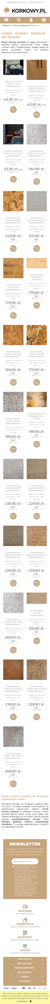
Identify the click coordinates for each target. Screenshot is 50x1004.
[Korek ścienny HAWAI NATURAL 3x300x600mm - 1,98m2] (13, 335)
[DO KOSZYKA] (13, 109)
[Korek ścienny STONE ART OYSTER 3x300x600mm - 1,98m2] (37, 670)
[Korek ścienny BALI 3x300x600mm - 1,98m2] (37, 399)
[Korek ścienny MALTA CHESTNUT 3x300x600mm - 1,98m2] (13, 670)
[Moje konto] (31, 20)
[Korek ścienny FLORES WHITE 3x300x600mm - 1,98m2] (13, 469)
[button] (6, 20)
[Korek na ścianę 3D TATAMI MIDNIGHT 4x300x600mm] (13, 134)
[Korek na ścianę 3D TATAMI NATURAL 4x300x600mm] (37, 70)
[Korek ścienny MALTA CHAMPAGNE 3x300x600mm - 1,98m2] (37, 598)
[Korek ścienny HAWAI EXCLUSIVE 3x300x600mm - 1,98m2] (37, 134)
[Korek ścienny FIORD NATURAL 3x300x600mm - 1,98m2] (13, 201)
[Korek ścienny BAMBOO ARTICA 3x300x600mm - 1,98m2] (37, 469)
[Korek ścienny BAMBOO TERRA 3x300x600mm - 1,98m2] (13, 536)
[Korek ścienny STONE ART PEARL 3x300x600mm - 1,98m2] (13, 736)
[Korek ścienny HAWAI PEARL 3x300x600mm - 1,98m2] (13, 402)
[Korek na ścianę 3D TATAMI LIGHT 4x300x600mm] (13, 67)
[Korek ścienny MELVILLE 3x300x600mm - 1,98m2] (13, 268)
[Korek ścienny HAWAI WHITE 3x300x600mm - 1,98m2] (37, 335)
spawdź (29, 895)
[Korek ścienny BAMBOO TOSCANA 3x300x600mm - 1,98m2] (37, 536)
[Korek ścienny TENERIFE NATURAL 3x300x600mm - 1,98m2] (37, 263)
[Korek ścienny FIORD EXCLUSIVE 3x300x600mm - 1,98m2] (13, 603)
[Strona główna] (25, 11)
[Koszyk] (43, 19)
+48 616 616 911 (36, 2)
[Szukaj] (19, 19)
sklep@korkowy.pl (16, 2)
